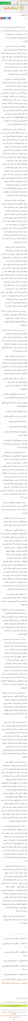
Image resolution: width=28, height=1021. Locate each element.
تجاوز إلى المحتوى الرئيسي (22, 0)
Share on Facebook (10, 18)
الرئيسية (25, 11)
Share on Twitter (7, 18)
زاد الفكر (21, 11)
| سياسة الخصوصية (8, 1015)
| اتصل (10, 1017)
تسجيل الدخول (14, 1002)
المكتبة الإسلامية (12, 1012)
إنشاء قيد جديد (6, 1002)
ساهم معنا (14, 1014)
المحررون (19, 1012)
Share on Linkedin (4, 18)
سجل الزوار (5, 1012)
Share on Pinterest (2, 18)
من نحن (25, 1012)
